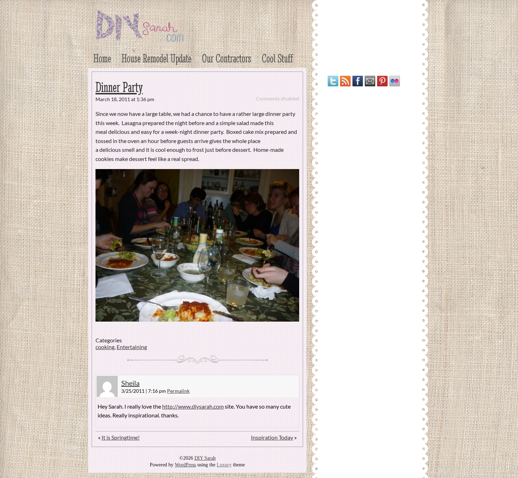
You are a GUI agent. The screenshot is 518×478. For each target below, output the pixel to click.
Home (102, 58)
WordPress (185, 464)
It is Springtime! (120, 437)
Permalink (178, 391)
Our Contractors (226, 58)
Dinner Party (119, 87)
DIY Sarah (205, 458)
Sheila (130, 383)
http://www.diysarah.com (193, 406)
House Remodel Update (156, 58)
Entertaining (132, 346)
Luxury (224, 464)
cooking (105, 346)
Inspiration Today (272, 437)
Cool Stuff (277, 58)
